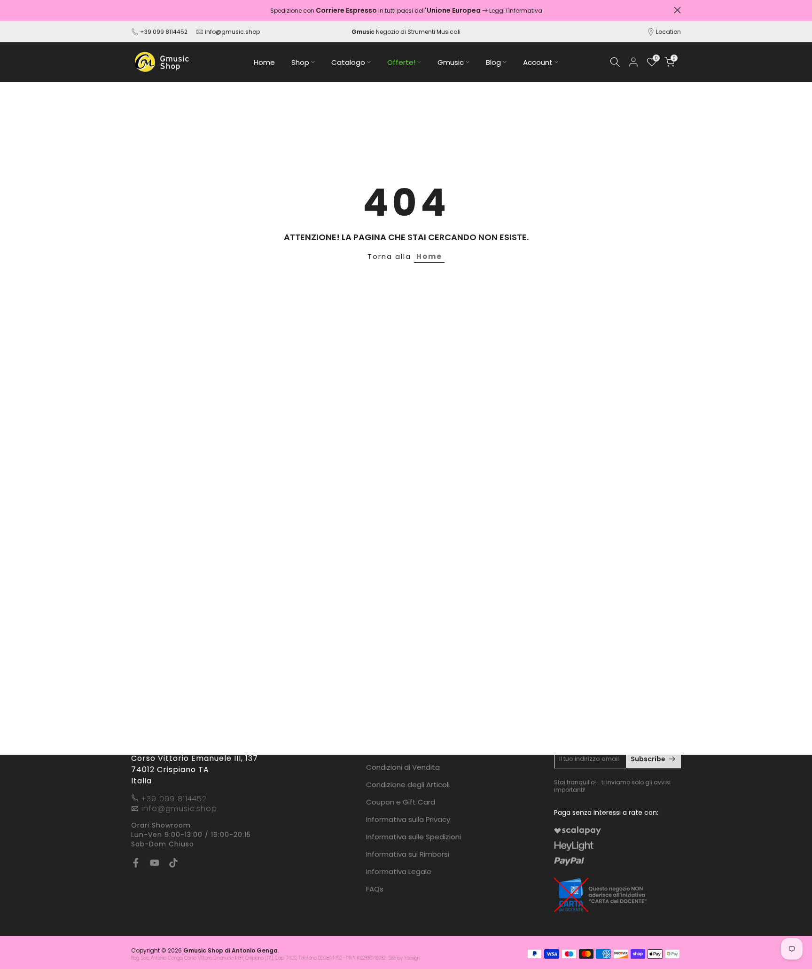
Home (264, 62)
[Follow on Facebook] (136, 863)
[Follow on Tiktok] (173, 863)
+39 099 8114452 (163, 32)
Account (538, 62)
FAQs (374, 889)
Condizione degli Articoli (408, 784)
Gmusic (450, 62)
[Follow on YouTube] (154, 863)
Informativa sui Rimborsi (407, 854)
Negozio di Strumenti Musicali (406, 32)
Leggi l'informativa (515, 11)
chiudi (134, 10)
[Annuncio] (406, 10)
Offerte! (401, 62)
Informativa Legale (398, 871)
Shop (300, 62)
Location (668, 32)
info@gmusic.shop (231, 32)
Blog (493, 62)
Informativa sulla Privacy (408, 819)
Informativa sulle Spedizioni (413, 837)
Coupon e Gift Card (400, 802)
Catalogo (348, 62)
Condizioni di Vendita (403, 767)
